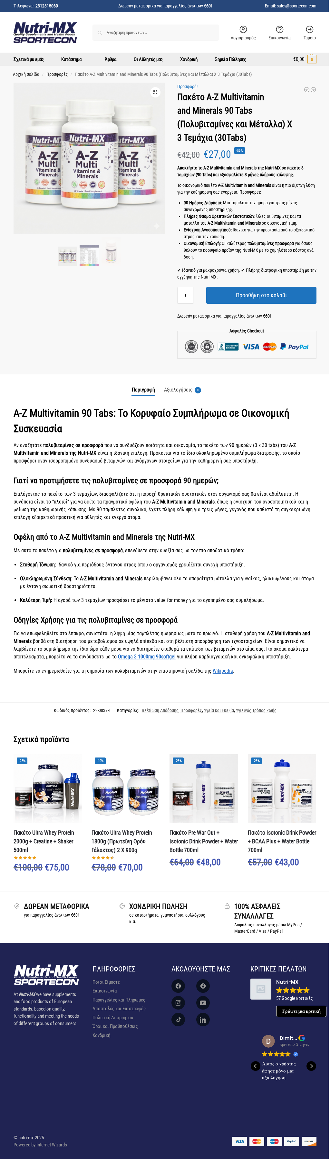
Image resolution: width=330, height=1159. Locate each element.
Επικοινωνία (279, 37)
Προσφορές (57, 74)
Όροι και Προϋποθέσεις (115, 1026)
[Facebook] (178, 986)
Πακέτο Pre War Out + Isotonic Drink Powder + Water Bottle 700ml (204, 841)
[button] (304, 59)
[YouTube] (203, 1003)
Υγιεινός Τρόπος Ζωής (256, 710)
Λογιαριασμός (243, 37)
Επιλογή (48, 884)
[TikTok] (178, 1019)
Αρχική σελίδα (26, 74)
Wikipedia (223, 671)
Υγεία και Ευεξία (219, 710)
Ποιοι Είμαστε (106, 982)
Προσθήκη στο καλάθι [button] (204, 879)
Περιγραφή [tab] (143, 390)
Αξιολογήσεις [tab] (181, 390)
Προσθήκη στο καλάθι (261, 295)
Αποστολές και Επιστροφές (119, 1009)
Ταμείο (310, 37)
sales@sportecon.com (296, 5)
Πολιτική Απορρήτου (112, 1018)
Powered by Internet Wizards (40, 1145)
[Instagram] (178, 1003)
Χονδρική (101, 1035)
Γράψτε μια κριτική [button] (301, 1011)
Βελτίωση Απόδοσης (160, 710)
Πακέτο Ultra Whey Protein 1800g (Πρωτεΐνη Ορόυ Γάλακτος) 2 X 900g (122, 841)
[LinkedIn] (203, 1019)
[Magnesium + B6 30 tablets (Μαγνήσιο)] (313, 89)
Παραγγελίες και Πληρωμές (118, 1000)
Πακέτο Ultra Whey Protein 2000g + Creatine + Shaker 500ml (44, 841)
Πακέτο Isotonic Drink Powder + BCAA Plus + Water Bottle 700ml (282, 841)
